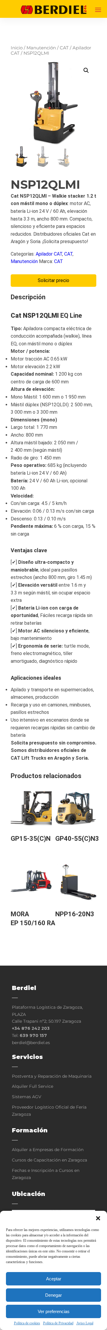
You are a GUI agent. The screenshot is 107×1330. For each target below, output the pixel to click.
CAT (64, 48)
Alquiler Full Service (32, 1086)
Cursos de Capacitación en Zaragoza (49, 1160)
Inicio (17, 48)
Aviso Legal (84, 1323)
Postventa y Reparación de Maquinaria (52, 1076)
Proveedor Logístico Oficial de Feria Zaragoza (49, 1110)
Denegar (53, 1295)
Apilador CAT (49, 254)
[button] (98, 1218)
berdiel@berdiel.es (31, 1042)
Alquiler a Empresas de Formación (48, 1149)
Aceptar (53, 1278)
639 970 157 (33, 1035)
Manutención (41, 48)
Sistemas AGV (26, 1096)
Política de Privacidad (58, 1323)
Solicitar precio (53, 280)
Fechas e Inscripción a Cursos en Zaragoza (45, 1174)
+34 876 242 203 (31, 1028)
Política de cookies (27, 1323)
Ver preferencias (54, 1311)
